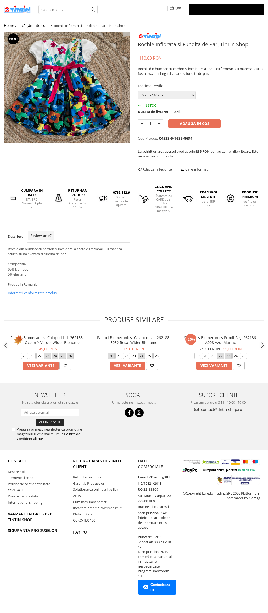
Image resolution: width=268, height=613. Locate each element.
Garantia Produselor (88, 483)
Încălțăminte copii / (35, 25)
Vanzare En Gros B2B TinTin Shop (30, 516)
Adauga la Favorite (157, 169)
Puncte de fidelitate (23, 496)
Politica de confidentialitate (29, 484)
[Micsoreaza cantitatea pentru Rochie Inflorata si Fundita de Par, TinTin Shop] (142, 123)
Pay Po (80, 532)
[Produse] (197, 10)
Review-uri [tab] (41, 235)
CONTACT (17, 460)
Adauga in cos (194, 123)
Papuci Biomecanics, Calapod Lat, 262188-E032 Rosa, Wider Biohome (134, 340)
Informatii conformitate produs (32, 292)
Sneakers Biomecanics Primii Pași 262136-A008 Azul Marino (220, 340)
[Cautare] (93, 9)
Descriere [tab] (15, 236)
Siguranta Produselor (32, 530)
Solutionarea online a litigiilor (95, 489)
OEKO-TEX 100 (84, 520)
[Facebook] (129, 412)
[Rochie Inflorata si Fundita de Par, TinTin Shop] (67, 87)
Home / (11, 25)
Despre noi (16, 471)
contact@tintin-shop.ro (221, 409)
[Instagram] (139, 412)
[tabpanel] (67, 87)
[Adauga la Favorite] (65, 366)
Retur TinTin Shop (87, 477)
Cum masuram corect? (90, 502)
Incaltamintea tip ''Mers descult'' (98, 508)
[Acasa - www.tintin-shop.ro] (17, 9)
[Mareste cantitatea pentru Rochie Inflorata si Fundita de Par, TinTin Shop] (159, 123)
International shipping (25, 502)
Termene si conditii (22, 477)
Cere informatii (196, 169)
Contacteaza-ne (160, 587)
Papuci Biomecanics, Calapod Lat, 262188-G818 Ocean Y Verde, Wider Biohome (47, 340)
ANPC (77, 495)
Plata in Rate (82, 514)
